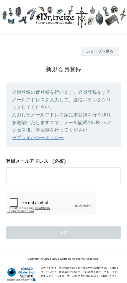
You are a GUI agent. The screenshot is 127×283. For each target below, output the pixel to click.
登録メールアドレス (27, 161)
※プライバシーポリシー (38, 137)
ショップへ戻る (100, 51)
